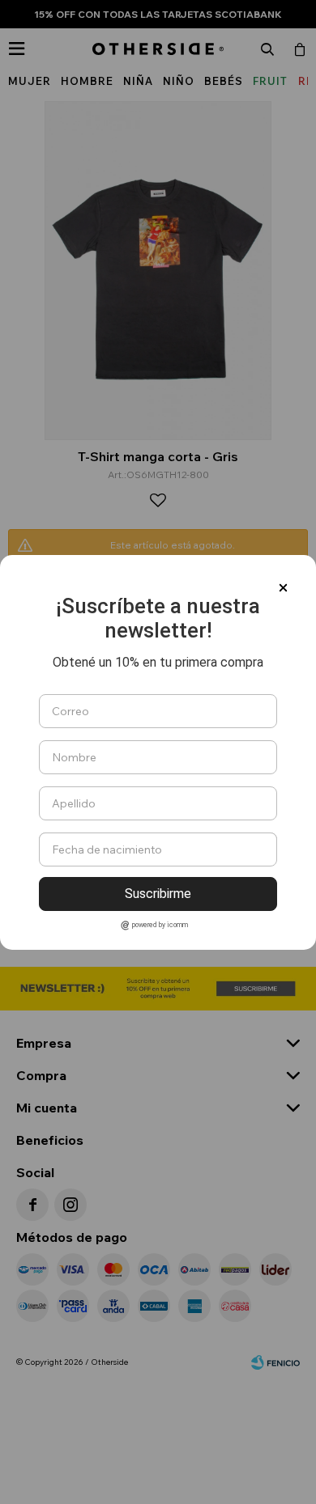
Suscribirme (158, 893)
